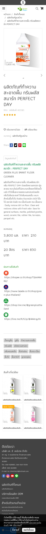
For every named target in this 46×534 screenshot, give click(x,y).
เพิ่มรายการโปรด (13, 129)
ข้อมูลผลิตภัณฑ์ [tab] (10, 158)
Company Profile (8, 514)
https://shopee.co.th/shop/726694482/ (23, 279)
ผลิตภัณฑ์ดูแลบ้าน (20, 136)
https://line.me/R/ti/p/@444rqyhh (22, 319)
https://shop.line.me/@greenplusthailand (23, 307)
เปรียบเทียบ (32, 129)
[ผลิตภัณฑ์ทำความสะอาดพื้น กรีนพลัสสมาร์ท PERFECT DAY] (23, 49)
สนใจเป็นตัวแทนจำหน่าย (10, 510)
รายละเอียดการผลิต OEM (10, 498)
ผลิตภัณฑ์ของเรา (7, 488)
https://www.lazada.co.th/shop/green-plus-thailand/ (23, 293)
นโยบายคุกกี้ (17, 525)
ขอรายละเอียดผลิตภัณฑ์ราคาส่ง (12, 507)
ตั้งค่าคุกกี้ (15, 530)
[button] (36, 8)
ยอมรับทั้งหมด (29, 530)
